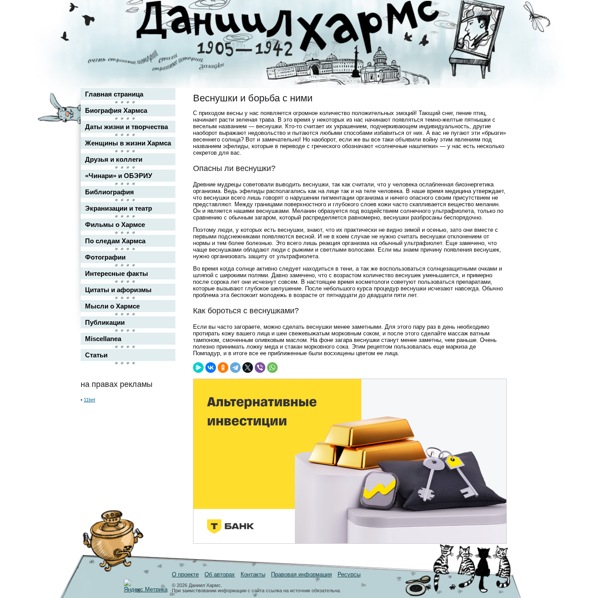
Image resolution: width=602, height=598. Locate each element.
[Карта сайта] (493, 14)
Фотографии (105, 257)
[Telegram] (235, 367)
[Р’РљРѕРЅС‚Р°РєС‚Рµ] (210, 367)
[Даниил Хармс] (304, 29)
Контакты (253, 574)
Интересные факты (116, 273)
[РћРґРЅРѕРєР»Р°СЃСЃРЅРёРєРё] (223, 367)
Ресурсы (349, 574)
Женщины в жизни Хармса (128, 143)
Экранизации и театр (118, 208)
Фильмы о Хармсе (115, 224)
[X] (247, 367)
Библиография (109, 192)
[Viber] (260, 367)
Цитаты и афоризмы (118, 289)
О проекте (185, 574)
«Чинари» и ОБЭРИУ (118, 175)
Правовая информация (301, 574)
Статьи (96, 355)
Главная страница (114, 94)
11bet (89, 399)
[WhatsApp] (272, 367)
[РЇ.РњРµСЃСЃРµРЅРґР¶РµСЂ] (198, 367)
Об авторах (219, 574)
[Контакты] (493, 32)
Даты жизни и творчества (126, 126)
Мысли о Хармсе (112, 306)
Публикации (105, 322)
